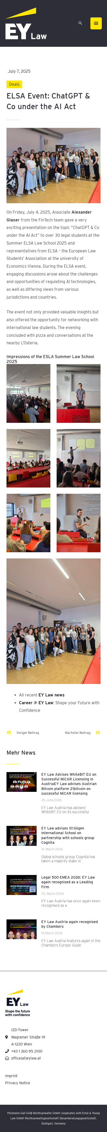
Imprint (11, 1076)
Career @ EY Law (36, 702)
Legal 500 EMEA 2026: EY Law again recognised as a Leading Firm (68, 882)
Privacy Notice (17, 1083)
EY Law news (51, 695)
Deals (14, 84)
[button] (80, 24)
